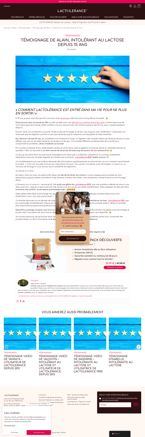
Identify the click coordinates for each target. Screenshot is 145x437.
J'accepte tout (38, 432)
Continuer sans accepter (38, 403)
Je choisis (14, 432)
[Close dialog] (86, 194)
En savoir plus (9, 425)
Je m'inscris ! (72, 238)
